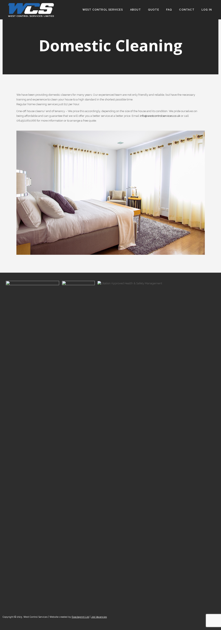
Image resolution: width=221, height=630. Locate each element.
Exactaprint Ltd (80, 617)
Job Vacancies (99, 617)
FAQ (169, 9)
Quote (153, 9)
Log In (207, 9)
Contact (186, 9)
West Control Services (102, 9)
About (135, 9)
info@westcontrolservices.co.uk (160, 115)
